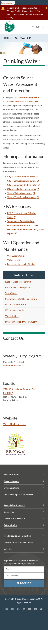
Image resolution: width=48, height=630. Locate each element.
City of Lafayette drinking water (21, 180)
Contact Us (9, 512)
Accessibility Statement (14, 505)
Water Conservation (15, 304)
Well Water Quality (16, 255)
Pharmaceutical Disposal (17, 287)
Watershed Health (14, 310)
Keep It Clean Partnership (18, 281)
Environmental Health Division (21, 264)
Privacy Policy (10, 525)
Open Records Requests (14, 518)
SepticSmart (11, 293)
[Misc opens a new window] (35, 609)
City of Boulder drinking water (21, 176)
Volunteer (8, 549)
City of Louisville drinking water (21, 189)
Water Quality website (14, 424)
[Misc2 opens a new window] (41, 609)
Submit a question (12, 365)
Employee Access (11, 481)
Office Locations (11, 488)
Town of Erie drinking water (19, 193)
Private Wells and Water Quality (21, 321)
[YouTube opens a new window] (29, 609)
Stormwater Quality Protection (21, 298)
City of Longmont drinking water (22, 184)
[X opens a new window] (24, 609)
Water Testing (13, 259)
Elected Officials (11, 474)
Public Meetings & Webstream (17, 494)
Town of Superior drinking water (22, 197)
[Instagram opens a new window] (12, 609)
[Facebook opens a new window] (6, 609)
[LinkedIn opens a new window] (18, 609)
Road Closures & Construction (17, 536)
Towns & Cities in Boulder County (18, 542)
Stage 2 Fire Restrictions (18, 8)
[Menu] (38, 27)
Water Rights (12, 316)
